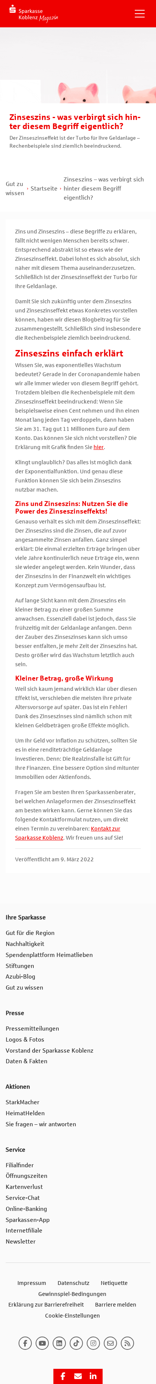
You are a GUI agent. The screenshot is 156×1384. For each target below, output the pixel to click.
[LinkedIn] (59, 1343)
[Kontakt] (110, 1343)
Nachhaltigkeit (25, 944)
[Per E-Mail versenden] (78, 1376)
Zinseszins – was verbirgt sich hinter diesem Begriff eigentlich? (104, 188)
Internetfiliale (24, 1230)
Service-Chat (23, 1198)
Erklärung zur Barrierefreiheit (46, 1305)
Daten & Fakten (26, 1061)
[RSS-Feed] (127, 1343)
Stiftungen (20, 966)
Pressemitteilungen (32, 1028)
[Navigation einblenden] (140, 13)
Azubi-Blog (20, 976)
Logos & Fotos (25, 1039)
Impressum (31, 1283)
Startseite (44, 188)
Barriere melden (115, 1305)
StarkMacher (22, 1102)
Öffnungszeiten (26, 1176)
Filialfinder (20, 1165)
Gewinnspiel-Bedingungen (72, 1294)
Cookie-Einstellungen (72, 1316)
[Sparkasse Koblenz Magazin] (33, 14)
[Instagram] (93, 1343)
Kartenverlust (24, 1187)
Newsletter (21, 1241)
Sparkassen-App (28, 1220)
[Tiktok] (76, 1343)
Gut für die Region (30, 933)
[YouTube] (42, 1343)
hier (99, 447)
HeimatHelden (25, 1113)
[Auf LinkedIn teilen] (93, 1376)
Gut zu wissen (24, 987)
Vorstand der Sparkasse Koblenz (50, 1050)
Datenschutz (73, 1283)
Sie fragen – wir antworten (41, 1124)
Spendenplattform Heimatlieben (49, 955)
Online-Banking (26, 1209)
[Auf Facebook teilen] (62, 1376)
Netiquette (114, 1283)
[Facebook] (25, 1343)
